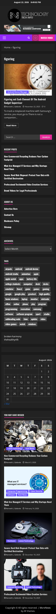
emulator (9, 289)
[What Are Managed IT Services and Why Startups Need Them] (28, 482)
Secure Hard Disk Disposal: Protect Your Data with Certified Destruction (26, 549)
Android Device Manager (17, 92)
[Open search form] (29, 37)
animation (26, 274)
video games (10, 324)
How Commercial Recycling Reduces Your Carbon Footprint (25, 457)
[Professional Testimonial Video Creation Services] (28, 575)
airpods (8, 269)
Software (11, 495)
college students (12, 284)
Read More (12, 126)
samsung (37, 309)
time (26, 319)
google (8, 294)
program (42, 304)
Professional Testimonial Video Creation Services (26, 184)
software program (24, 314)
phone (25, 304)
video (43, 319)
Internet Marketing (15, 587)
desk (38, 284)
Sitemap (7, 227)
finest (19, 289)
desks (45, 284)
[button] (4, 38)
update (34, 319)
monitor (34, 299)
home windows (11, 299)
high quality (44, 294)
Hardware (11, 541)
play (33, 304)
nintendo (45, 299)
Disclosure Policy (11, 221)
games (36, 289)
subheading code (12, 319)
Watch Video (47, 37)
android (18, 269)
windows (32, 324)
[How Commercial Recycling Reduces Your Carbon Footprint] (28, 436)
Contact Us (9, 214)
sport (38, 314)
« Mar (7, 403)
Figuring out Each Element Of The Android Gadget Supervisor (28, 80)
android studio (11, 274)
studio (46, 314)
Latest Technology (14, 448)
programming (11, 309)
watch (22, 324)
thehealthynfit (11, 339)
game (27, 289)
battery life (32, 279)
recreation (25, 309)
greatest (32, 294)
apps (21, 279)
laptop (24, 299)
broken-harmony (12, 336)
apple (36, 274)
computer (28, 284)
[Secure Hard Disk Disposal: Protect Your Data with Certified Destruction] (28, 529)
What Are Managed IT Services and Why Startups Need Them (28, 503)
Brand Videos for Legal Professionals (20, 190)
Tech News (30, 448)
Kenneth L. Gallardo (13, 106)
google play (20, 294)
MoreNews (45, 607)
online (16, 304)
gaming (46, 289)
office (7, 304)
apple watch (10, 279)
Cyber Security (36, 491)
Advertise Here (11, 208)
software (9, 314)
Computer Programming (17, 491)
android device (31, 269)
